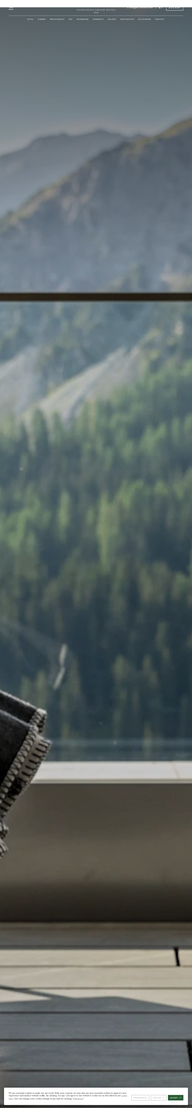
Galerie (112, 19)
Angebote (98, 19)
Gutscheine (144, 19)
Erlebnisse (83, 19)
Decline (157, 1098)
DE (160, 8)
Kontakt (160, 19)
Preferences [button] (78, 1099)
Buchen (174, 8)
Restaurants (57, 19)
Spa (71, 19)
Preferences (140, 1098)
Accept (174, 1098)
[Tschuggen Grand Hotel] (96, 8)
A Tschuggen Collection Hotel (140, 8)
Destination (127, 19)
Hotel (30, 19)
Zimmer (42, 19)
